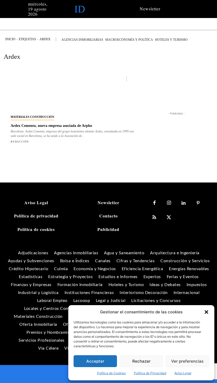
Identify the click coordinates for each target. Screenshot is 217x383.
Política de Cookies (111, 373)
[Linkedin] (183, 203)
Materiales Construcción (32, 116)
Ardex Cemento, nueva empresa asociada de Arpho (51, 126)
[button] (206, 312)
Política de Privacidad (150, 373)
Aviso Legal (182, 373)
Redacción (20, 141)
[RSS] (154, 218)
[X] (169, 218)
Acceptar (95, 361)
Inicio (10, 39)
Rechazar (141, 361)
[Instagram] (169, 203)
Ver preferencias (187, 361)
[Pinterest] (198, 203)
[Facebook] (154, 203)
